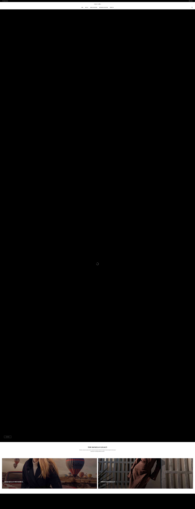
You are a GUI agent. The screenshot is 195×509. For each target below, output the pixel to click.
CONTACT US (112, 7)
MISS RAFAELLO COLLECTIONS (103, 7)
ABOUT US (86, 7)
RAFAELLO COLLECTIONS (93, 7)
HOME (82, 7)
